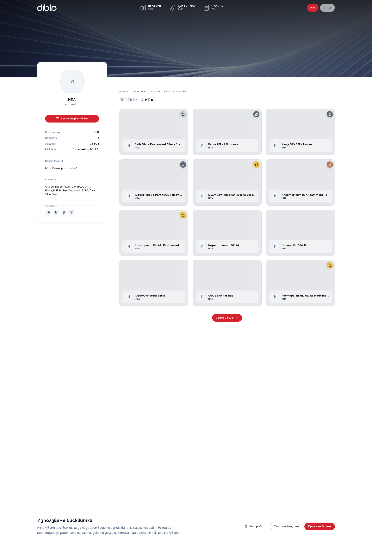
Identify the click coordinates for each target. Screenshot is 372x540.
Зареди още (224, 317)
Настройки (256, 526)
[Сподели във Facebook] (64, 213)
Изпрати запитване (75, 118)
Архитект (72, 104)
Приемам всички (319, 526)
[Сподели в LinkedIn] (71, 213)
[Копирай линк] (48, 213)
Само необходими (286, 526)
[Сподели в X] (56, 213)
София (94, 143)
